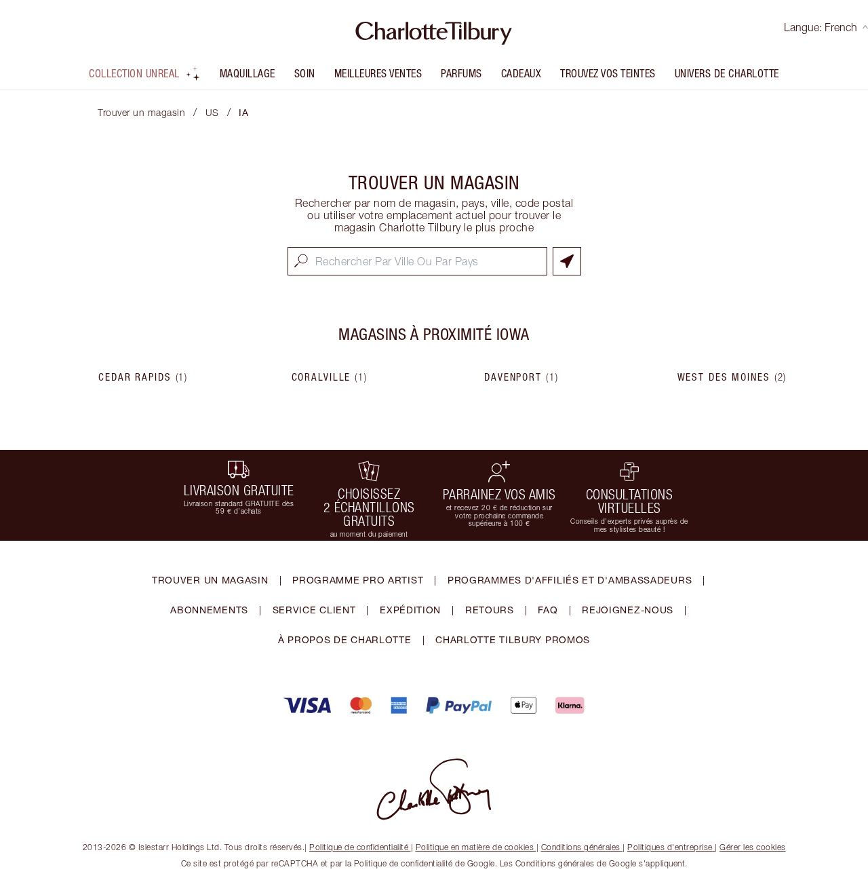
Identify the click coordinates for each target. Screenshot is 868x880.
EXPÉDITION (410, 609)
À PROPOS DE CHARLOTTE (345, 639)
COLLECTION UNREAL (134, 73)
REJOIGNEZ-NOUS (627, 609)
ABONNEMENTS (209, 609)
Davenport (521, 377)
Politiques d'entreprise (670, 847)
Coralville (330, 377)
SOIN (304, 73)
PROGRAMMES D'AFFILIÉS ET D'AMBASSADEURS (570, 580)
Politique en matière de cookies (475, 847)
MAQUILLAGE (247, 73)
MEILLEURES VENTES (378, 73)
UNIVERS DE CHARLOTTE (727, 73)
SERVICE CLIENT (314, 609)
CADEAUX (521, 73)
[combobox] (417, 261)
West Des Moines (732, 377)
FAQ (547, 609)
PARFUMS (461, 73)
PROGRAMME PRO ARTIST (357, 580)
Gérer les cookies (752, 847)
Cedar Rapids (143, 377)
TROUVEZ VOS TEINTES (608, 73)
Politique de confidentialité (358, 847)
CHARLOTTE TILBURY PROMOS (512, 639)
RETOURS (489, 609)
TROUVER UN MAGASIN (210, 580)
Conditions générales (580, 847)
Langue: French (820, 27)
